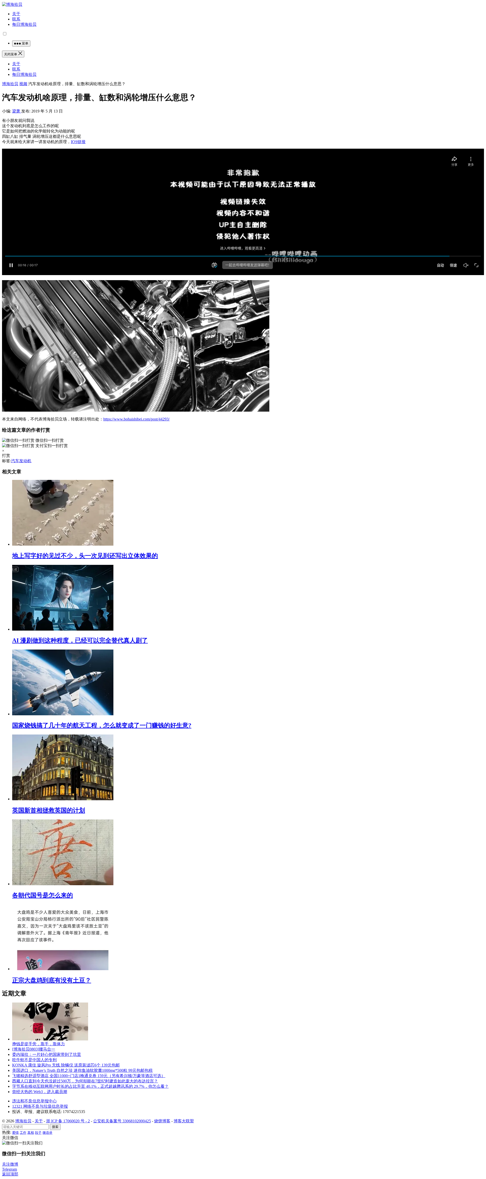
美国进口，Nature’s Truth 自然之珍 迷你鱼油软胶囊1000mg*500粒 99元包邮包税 (82, 1070)
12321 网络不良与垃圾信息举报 (40, 1106)
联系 (16, 19)
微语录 (47, 1132)
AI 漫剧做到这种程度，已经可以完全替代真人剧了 (80, 640)
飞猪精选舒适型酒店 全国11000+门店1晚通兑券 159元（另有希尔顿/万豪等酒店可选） (88, 1076)
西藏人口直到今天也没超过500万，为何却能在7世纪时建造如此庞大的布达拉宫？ (85, 1081)
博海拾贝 (10, 84)
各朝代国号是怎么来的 (42, 895)
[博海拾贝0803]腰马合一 (33, 1049)
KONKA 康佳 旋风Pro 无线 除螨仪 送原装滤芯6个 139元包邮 (66, 1065)
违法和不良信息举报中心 (34, 1101)
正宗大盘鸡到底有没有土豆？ (51, 980)
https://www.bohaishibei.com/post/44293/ (136, 419)
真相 (30, 1132)
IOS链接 (78, 142)
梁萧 (16, 111)
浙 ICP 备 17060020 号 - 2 (68, 1121)
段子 (38, 1132)
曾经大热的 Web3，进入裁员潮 (39, 1091)
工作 (23, 1132)
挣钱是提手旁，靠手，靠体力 (38, 1044)
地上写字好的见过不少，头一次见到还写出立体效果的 (85, 555)
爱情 (15, 1132)
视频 (23, 84)
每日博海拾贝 (24, 24)
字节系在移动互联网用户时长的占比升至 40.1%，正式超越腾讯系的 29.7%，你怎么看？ (90, 1086)
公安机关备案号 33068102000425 (122, 1121)
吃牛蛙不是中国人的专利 (34, 1060)
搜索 (55, 1127)
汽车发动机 (21, 461)
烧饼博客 (162, 1121)
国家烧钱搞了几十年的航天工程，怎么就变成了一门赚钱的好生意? (101, 725)
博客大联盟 (184, 1121)
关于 (16, 14)
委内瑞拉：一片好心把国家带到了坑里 (46, 1054)
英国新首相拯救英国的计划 (48, 810)
